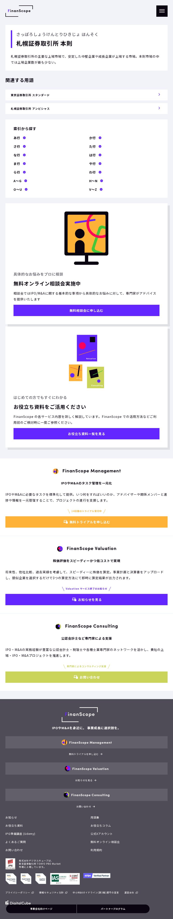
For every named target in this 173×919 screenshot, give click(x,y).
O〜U (18, 189)
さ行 (17, 146)
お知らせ (11, 817)
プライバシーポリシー (17, 892)
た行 (92, 146)
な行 (17, 155)
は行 (92, 155)
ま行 (17, 163)
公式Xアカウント (102, 834)
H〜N (93, 181)
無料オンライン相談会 (105, 842)
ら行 (17, 172)
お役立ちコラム (101, 825)
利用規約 (96, 850)
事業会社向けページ (41, 908)
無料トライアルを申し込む (90, 522)
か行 (92, 138)
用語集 (95, 817)
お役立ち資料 (14, 825)
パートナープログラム (113, 908)
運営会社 (129, 892)
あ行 (17, 138)
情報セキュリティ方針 (51, 892)
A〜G (18, 181)
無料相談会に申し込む (86, 310)
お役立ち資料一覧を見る (86, 433)
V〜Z (93, 189)
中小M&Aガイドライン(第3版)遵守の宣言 (96, 892)
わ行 (92, 172)
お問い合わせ (90, 677)
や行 (92, 163)
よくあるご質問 (15, 842)
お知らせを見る (90, 599)
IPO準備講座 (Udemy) (20, 834)
